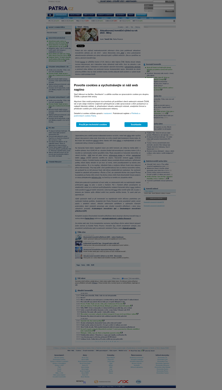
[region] (112, 104)
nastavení (108, 113)
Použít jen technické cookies (93, 124)
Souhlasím (136, 124)
